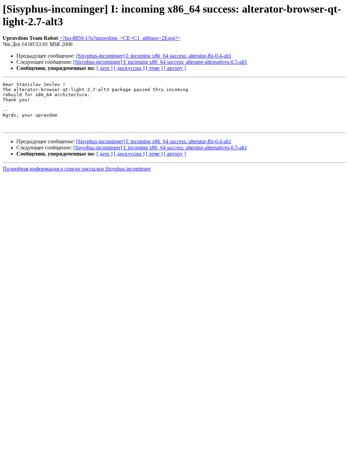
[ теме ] (154, 68)
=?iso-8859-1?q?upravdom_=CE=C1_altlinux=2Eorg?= (119, 38)
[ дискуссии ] (129, 68)
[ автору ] (175, 68)
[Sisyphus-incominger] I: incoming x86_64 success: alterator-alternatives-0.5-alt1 (160, 62)
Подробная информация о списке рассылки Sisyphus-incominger (77, 169)
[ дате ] (104, 68)
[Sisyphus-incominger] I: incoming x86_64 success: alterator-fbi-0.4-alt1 (153, 56)
